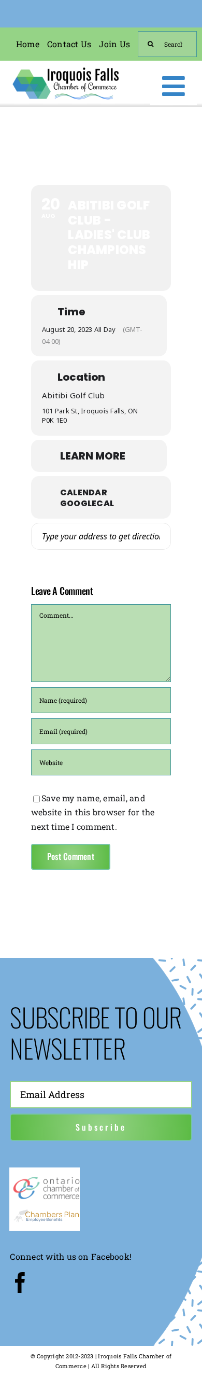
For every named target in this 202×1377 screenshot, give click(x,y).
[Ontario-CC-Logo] (46, 1179)
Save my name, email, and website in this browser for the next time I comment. (92, 812)
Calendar (83, 492)
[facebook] (20, 1282)
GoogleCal (87, 503)
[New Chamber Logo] (65, 69)
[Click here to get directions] (157, 536)
